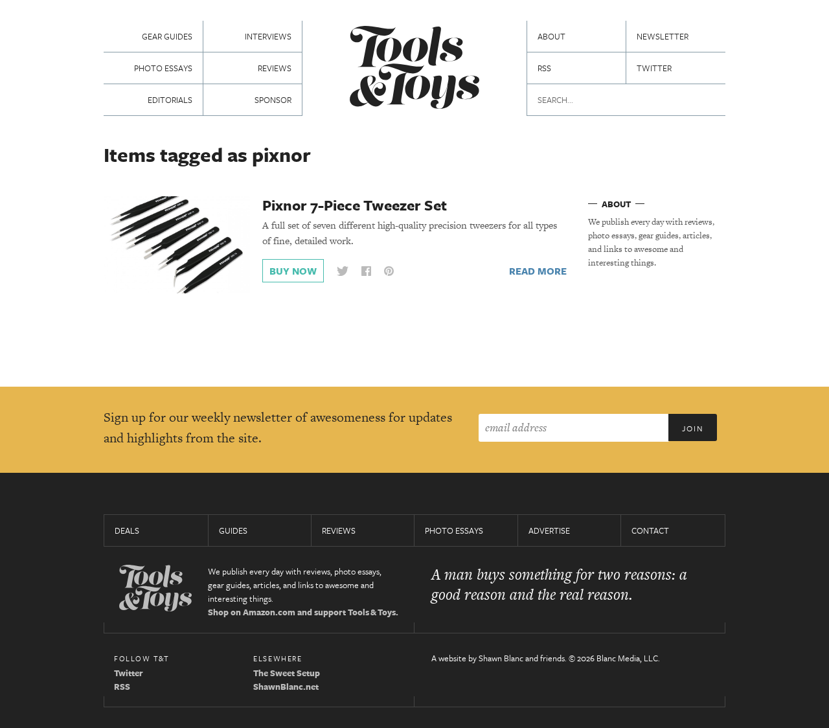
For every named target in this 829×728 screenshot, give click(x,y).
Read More (538, 271)
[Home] (414, 69)
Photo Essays (163, 68)
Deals (127, 530)
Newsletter (662, 36)
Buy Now (293, 271)
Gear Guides (167, 36)
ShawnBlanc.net (286, 686)
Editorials (170, 99)
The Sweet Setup (286, 672)
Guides (233, 530)
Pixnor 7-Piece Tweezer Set (354, 205)
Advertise (549, 530)
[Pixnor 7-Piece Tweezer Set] (177, 244)
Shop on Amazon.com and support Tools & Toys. (303, 612)
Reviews (274, 68)
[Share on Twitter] (343, 271)
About (551, 36)
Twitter (654, 68)
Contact (650, 530)
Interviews (268, 36)
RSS (544, 68)
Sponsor (273, 99)
